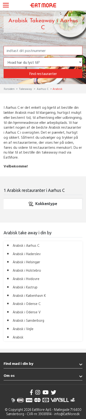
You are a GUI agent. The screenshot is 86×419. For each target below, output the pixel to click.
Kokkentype (46, 203)
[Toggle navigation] (6, 6)
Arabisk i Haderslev (27, 253)
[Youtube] (45, 392)
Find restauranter (43, 73)
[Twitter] (53, 392)
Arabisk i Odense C (27, 303)
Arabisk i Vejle (23, 328)
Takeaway (25, 88)
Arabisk (18, 337)
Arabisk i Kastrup (25, 287)
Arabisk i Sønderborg (28, 320)
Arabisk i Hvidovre (26, 278)
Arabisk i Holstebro (27, 270)
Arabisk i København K (29, 295)
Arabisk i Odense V (27, 312)
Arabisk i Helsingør (26, 261)
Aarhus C (42, 88)
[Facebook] (31, 392)
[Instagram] (37, 392)
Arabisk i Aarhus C (26, 245)
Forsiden (9, 88)
